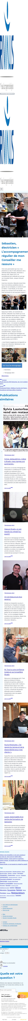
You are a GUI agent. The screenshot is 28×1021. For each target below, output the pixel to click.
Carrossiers (20, 873)
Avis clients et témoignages (10, 904)
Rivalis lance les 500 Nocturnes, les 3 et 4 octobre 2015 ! (14, 381)
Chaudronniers (11, 875)
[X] (2, 930)
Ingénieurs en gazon (4, 887)
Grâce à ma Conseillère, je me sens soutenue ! (12, 855)
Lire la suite (8, 488)
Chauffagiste (18, 875)
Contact (5, 922)
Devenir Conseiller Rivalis (9, 918)
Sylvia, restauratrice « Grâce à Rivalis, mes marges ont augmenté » (15, 461)
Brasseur (10, 873)
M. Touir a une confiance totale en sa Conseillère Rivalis (14, 672)
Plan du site (6, 910)
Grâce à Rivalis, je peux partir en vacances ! (12, 858)
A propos (5, 906)
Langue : (2, 953)
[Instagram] (5, 930)
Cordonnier (20, 877)
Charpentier (3, 875)
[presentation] (15, 428)
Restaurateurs (18, 893)
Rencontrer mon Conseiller (7, 93)
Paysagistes (11, 890)
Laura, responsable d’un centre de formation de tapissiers (13, 819)
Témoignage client (9, 455)
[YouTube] (7, 930)
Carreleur (14, 873)
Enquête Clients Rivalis (13, 881)
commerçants (4, 877)
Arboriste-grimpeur (17, 871)
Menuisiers (3, 890)
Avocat (23, 871)
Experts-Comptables (6, 883)
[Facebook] (0, 930)
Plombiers (3, 893)
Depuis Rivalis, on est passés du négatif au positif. (12, 531)
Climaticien (23, 875)
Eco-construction (16, 879)
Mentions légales (4, 941)
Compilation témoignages (13, 877)
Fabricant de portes (18, 883)
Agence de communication (6, 871)
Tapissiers (18, 895)
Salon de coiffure (3, 895)
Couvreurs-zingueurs (6, 879)
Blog (4, 914)
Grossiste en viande (14, 885)
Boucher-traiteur (3, 873)
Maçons (18, 887)
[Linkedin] (3, 930)
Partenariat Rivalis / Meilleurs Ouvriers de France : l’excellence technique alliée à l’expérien (13, 388)
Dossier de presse (8, 916)
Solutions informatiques (11, 895)
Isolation (12, 887)
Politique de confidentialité (10, 925)
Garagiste (8, 885)
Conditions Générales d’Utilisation (12, 923)
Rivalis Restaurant (8, 908)
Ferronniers (2, 885)
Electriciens (5, 376)
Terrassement (3, 897)
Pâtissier (9, 893)
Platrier (24, 890)
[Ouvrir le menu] (1, 189)
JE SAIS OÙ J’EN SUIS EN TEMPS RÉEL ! (11, 856)
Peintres (19, 890)
